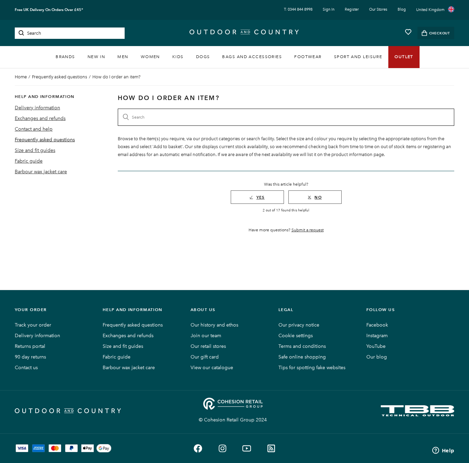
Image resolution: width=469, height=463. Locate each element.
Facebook (377, 325)
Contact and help (34, 129)
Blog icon (271, 448)
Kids (178, 56)
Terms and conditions (302, 346)
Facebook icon (198, 448)
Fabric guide (29, 161)
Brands (65, 56)
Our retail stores (208, 346)
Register (352, 9)
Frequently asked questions (59, 76)
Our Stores (378, 9)
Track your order (33, 325)
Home (21, 76)
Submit (21, 32)
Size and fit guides (35, 150)
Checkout (439, 33)
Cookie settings (295, 336)
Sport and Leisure (358, 56)
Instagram (377, 336)
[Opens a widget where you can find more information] (443, 451)
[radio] (257, 197)
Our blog (376, 357)
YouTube (376, 346)
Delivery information (37, 108)
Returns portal (30, 346)
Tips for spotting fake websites (311, 368)
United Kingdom (430, 10)
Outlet (403, 56)
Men (122, 56)
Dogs (203, 56)
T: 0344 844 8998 (298, 9)
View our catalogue (212, 368)
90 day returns (30, 357)
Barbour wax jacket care (41, 172)
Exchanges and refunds (40, 118)
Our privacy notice (298, 325)
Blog (402, 9)
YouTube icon (246, 448)
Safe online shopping (302, 357)
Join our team (206, 336)
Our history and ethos (214, 325)
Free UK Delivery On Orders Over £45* (49, 9)
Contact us (26, 368)
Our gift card (205, 357)
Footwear (308, 56)
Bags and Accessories (252, 56)
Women (150, 56)
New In (96, 56)
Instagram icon (222, 448)
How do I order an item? (116, 76)
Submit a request (307, 230)
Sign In (328, 9)
